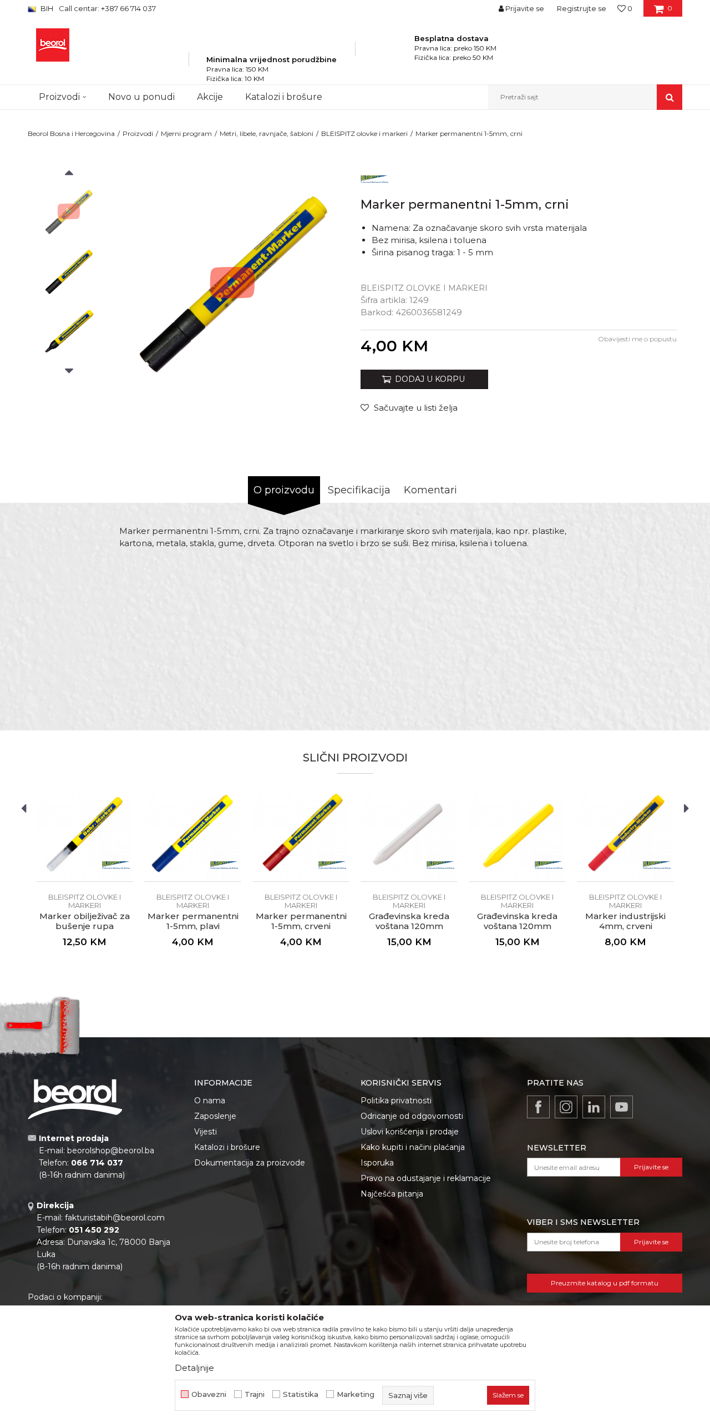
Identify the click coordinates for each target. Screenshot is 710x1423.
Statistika (300, 1394)
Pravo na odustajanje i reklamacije (426, 1178)
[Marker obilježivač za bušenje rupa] (85, 833)
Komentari (430, 490)
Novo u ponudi (141, 97)
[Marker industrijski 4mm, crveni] (625, 833)
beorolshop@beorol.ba (110, 1150)
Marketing (355, 1394)
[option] (68, 211)
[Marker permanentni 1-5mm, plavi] (193, 833)
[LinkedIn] (594, 1107)
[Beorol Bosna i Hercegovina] (52, 45)
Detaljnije (194, 1368)
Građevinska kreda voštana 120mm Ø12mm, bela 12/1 (409, 926)
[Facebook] (538, 1107)
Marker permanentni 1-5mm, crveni (301, 921)
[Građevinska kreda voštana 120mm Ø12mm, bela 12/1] (409, 833)
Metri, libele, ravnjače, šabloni (266, 133)
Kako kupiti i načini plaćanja (413, 1147)
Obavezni (208, 1394)
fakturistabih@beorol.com (115, 1218)
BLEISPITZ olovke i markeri (364, 133)
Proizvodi (138, 133)
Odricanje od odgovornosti (412, 1116)
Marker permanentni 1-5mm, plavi (193, 921)
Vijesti (205, 1132)
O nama (209, 1101)
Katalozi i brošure (227, 1147)
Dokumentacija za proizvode (249, 1163)
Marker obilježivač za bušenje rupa (84, 921)
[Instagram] (566, 1107)
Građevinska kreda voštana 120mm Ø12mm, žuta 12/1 (517, 926)
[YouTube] (621, 1107)
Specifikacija (359, 490)
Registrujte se (581, 8)
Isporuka (377, 1163)
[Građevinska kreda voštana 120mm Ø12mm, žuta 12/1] (517, 833)
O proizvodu (284, 490)
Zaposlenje (215, 1116)
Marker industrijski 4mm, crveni (625, 921)
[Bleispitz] (374, 178)
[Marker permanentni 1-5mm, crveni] (301, 833)
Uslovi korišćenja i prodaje (410, 1132)
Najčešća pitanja (392, 1194)
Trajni (255, 1394)
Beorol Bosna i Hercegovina (71, 133)
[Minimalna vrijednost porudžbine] (271, 44)
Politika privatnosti (396, 1101)
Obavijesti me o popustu (637, 339)
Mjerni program (186, 133)
